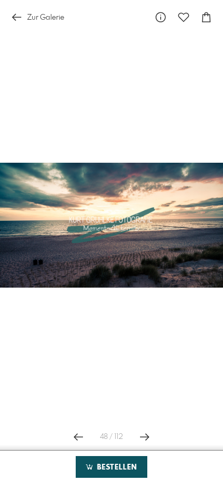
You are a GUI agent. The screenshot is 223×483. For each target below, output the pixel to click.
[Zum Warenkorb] (206, 17)
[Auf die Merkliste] (183, 17)
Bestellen (115, 467)
